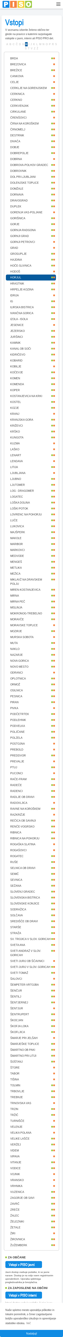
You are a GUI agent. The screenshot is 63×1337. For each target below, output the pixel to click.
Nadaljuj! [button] (31, 1333)
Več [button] (28, 1323)
